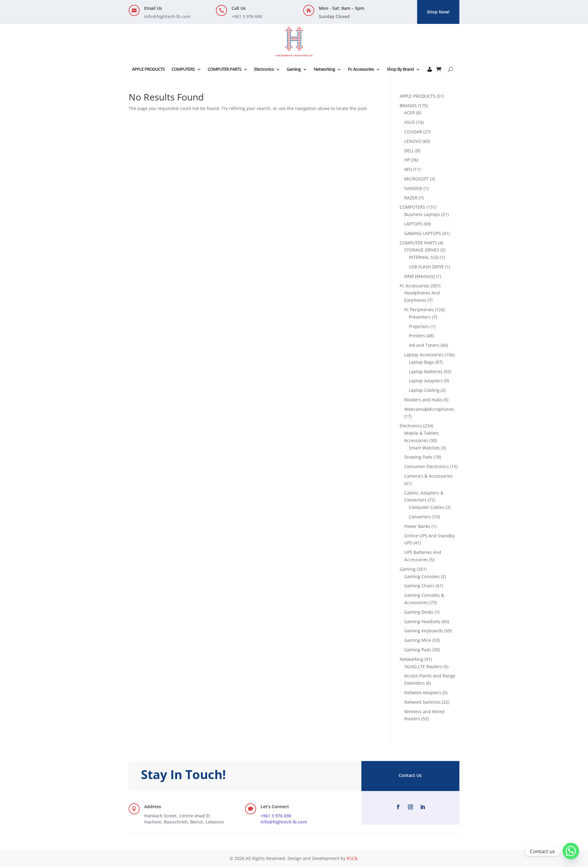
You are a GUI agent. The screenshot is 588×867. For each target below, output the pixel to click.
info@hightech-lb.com (167, 16)
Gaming (294, 69)
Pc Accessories (361, 69)
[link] (184, 819)
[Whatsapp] (571, 851)
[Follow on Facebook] (398, 807)
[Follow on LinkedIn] (423, 807)
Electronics (264, 69)
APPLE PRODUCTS (148, 69)
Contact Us (410, 775)
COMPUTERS (183, 69)
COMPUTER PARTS (224, 69)
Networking (324, 69)
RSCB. (353, 858)
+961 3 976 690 (276, 816)
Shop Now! (438, 12)
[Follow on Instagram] (410, 807)
